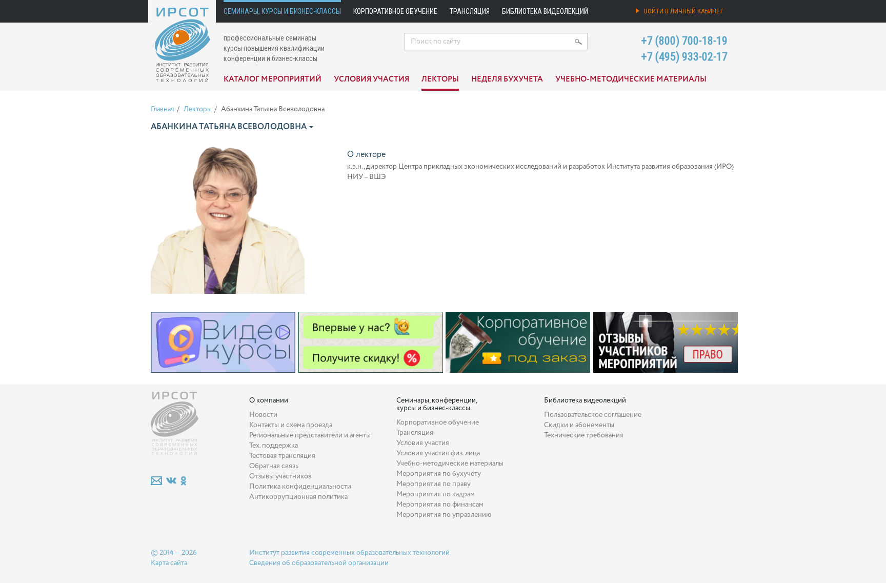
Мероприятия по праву (433, 484)
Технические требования (583, 435)
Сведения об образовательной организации (319, 563)
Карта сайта (169, 563)
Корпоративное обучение (395, 11)
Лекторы (440, 79)
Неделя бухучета (507, 79)
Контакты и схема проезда (290, 425)
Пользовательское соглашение (592, 415)
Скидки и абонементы (579, 425)
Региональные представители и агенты (310, 435)
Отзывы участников (280, 476)
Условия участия (371, 79)
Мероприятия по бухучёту (438, 474)
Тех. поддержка (273, 445)
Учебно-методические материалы (631, 79)
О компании (268, 400)
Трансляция (470, 11)
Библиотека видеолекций (545, 11)
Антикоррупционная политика (298, 497)
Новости (263, 415)
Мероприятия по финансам (440, 504)
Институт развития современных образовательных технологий (349, 553)
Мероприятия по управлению (444, 515)
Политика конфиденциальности (300, 486)
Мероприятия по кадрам (435, 494)
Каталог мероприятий (272, 79)
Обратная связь (273, 466)
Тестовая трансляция (282, 456)
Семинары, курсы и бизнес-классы (282, 11)
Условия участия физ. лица (438, 453)
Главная (162, 109)
